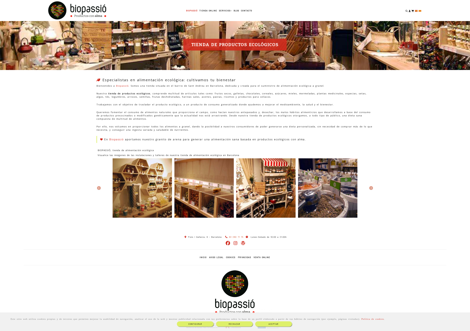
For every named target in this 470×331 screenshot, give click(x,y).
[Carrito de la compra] (412, 10)
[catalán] (420, 10)
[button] (409, 10)
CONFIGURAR (195, 324)
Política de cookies (372, 319)
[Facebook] (227, 244)
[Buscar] (406, 10)
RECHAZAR (234, 324)
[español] (416, 10)
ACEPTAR (273, 324)
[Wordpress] (243, 244)
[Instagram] (235, 244)
